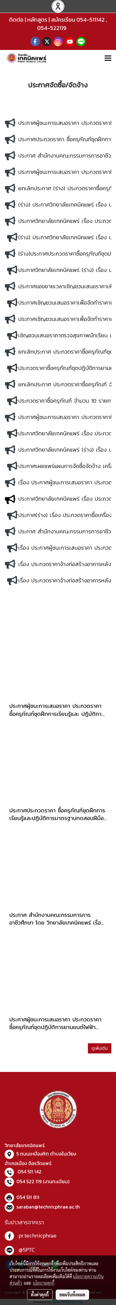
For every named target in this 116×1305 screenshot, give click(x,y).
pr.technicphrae (38, 1235)
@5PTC (27, 1249)
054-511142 (90, 19)
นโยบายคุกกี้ (43, 1283)
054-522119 (52, 28)
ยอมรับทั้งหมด (72, 1294)
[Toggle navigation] (108, 58)
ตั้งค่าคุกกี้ (40, 1294)
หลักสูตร (37, 19)
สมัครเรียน (63, 19)
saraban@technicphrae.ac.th (48, 1206)
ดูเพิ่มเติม (100, 1048)
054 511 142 (29, 1171)
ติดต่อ (16, 19)
